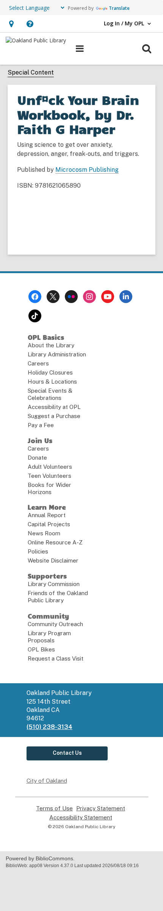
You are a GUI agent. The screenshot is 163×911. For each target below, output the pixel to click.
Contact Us (67, 753)
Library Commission (54, 584)
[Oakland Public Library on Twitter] (53, 296)
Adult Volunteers (50, 466)
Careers (38, 363)
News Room (44, 533)
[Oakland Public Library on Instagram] (89, 296)
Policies (38, 551)
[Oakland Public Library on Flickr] (71, 296)
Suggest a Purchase (54, 416)
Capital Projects (49, 524)
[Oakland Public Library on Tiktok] (34, 315)
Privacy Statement (100, 808)
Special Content (31, 72)
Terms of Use (54, 808)
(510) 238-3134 (49, 727)
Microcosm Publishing (87, 169)
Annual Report (47, 515)
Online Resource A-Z (55, 542)
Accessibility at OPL (54, 407)
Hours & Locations (52, 381)
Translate (119, 8)
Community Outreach (55, 624)
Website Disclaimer (53, 560)
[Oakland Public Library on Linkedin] (125, 296)
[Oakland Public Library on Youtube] (107, 296)
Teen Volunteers (49, 476)
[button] (11, 23)
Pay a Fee (41, 425)
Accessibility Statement (80, 817)
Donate (37, 457)
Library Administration (57, 354)
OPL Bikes (41, 649)
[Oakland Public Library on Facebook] (34, 296)
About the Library (51, 345)
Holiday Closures (50, 372)
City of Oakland (47, 780)
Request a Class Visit (55, 658)
